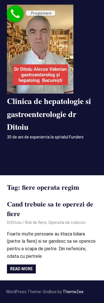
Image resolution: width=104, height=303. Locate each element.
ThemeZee (73, 291)
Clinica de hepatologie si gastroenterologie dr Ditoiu (49, 114)
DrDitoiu (14, 222)
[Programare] (15, 13)
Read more (21, 269)
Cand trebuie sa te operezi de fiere (50, 209)
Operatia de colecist (67, 222)
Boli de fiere (36, 222)
